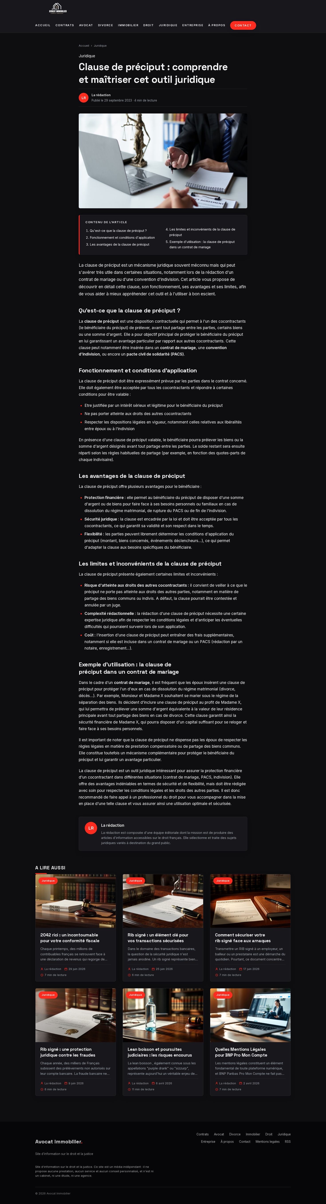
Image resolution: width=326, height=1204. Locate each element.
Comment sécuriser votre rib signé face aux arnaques (243, 938)
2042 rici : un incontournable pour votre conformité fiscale (69, 938)
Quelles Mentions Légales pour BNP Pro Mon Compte (241, 1052)
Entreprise (192, 25)
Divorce (105, 25)
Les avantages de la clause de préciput (119, 244)
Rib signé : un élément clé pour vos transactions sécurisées (158, 938)
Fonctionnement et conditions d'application (122, 237)
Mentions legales (268, 1141)
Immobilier (128, 25)
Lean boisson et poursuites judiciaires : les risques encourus (160, 1052)
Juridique (168, 25)
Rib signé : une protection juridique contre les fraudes (67, 1052)
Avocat (86, 25)
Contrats (64, 25)
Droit (148, 25)
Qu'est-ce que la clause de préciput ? (118, 230)
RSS (288, 1141)
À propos (216, 25)
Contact (243, 25)
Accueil (43, 25)
